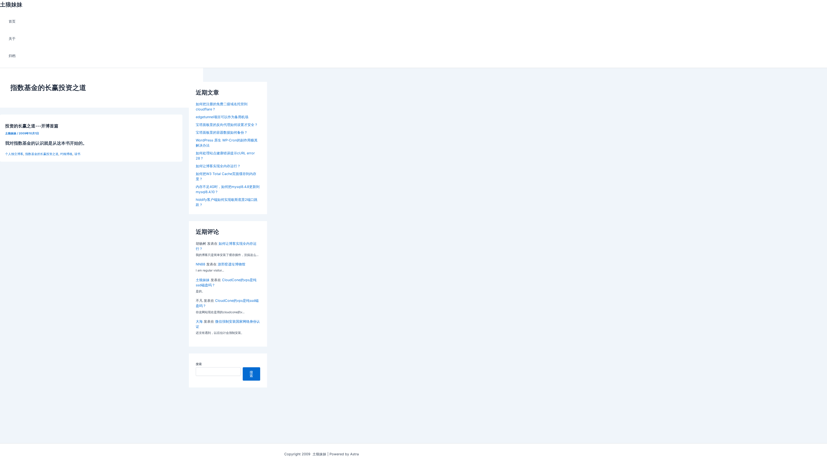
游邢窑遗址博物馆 (231, 264)
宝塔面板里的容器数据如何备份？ (221, 132)
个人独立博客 (14, 154)
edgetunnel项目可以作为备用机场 (222, 117)
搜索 (199, 364)
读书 (77, 154)
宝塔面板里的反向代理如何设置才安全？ (227, 124)
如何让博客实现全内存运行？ (218, 166)
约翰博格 (66, 154)
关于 (12, 38)
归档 (12, 56)
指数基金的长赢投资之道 (41, 154)
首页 (12, 21)
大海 (199, 321)
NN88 (200, 264)
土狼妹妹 (11, 4)
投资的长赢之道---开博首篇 (31, 126)
